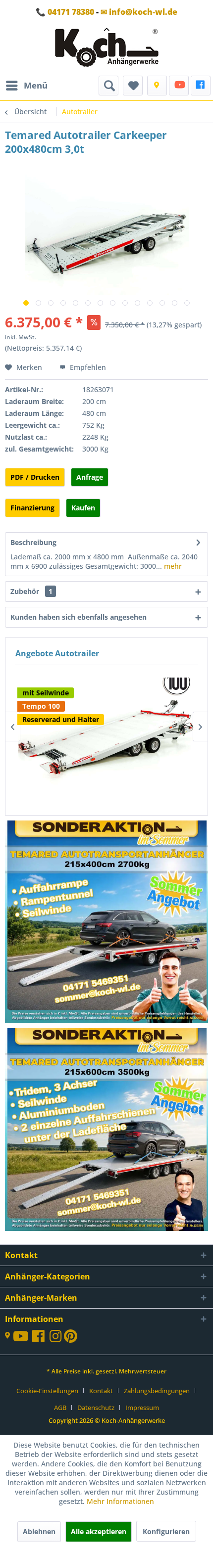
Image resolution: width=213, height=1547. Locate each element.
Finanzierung (32, 507)
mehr (172, 566)
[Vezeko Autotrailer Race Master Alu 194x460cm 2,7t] (106, 715)
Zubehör (31, 591)
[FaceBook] (201, 85)
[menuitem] (26, 85)
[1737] (107, 922)
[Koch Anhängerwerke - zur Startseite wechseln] (107, 50)
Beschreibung (33, 542)
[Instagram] (57, 1338)
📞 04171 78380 (65, 11)
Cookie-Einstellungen (47, 1390)
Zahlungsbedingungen (157, 1390)
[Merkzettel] (133, 85)
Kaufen (83, 507)
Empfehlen (87, 367)
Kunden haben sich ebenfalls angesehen (78, 617)
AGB (60, 1407)
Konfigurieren (166, 1531)
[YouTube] (179, 85)
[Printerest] (70, 1338)
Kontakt (101, 1390)
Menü (36, 85)
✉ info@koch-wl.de (139, 11)
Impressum (142, 1407)
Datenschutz (95, 1407)
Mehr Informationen (120, 1501)
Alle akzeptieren (98, 1531)
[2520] (107, 1130)
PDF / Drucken (34, 477)
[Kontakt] (157, 85)
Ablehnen (39, 1531)
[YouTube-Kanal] (22, 1337)
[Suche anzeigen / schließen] (108, 85)
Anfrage (89, 477)
